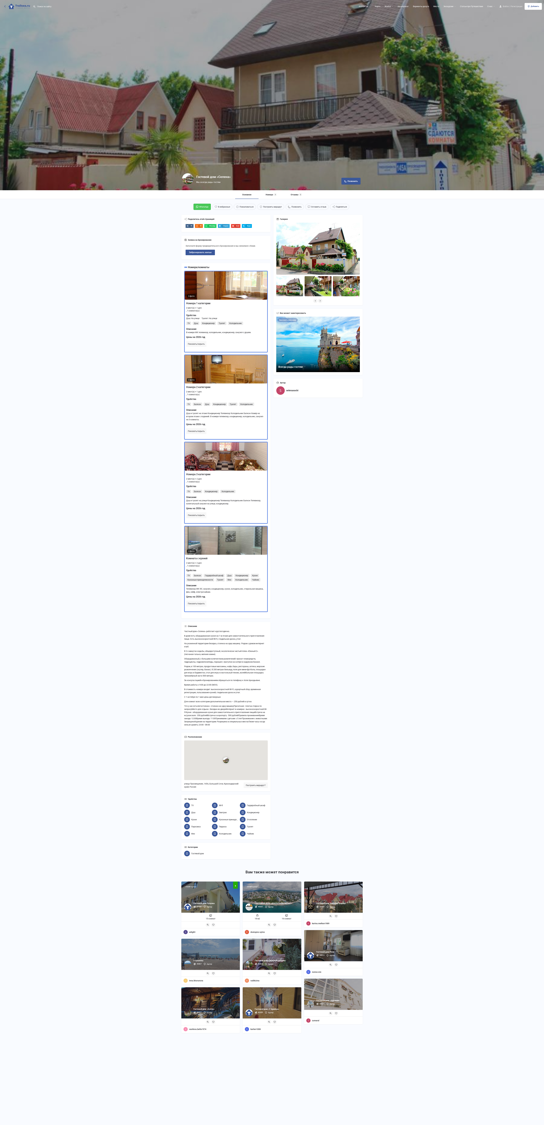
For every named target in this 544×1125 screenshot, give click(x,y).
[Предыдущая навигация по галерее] (315, 301)
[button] (190, 226)
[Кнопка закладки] (213, 925)
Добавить (535, 6)
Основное (246, 194)
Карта (377, 6)
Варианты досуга (421, 6)
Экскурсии (448, 6)
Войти (506, 6)
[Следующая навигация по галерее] (320, 301)
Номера (271, 194)
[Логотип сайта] (19, 6)
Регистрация (516, 6)
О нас (489, 6)
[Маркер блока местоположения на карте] (226, 760)
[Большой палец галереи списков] (318, 249)
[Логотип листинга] (187, 179)
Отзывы (296, 194)
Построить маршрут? (256, 785)
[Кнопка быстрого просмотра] (208, 925)
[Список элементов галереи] (289, 286)
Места (436, 6)
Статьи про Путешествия (471, 6)
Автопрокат (403, 6)
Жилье (388, 6)
